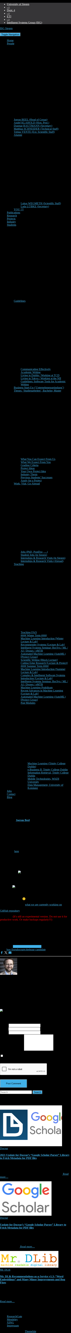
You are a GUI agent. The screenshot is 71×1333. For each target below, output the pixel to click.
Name (4, 1025)
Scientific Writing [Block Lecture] (39, 659)
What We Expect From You (36, 462)
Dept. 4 (11, 10)
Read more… (27, 1246)
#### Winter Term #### (34, 635)
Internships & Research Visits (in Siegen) (43, 558)
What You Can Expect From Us (38, 459)
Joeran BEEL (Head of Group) (30, 119)
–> (8, 7)
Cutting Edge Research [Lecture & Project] (44, 663)
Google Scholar (9, 1308)
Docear (22, 946)
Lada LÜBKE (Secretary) (35, 206)
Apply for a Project (31, 480)
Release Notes (33, 946)
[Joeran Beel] (8, 973)
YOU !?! (19, 209)
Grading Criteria (29, 465)
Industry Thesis (29, 474)
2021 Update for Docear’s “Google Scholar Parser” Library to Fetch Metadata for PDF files (34, 1157)
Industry (11, 221)
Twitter (9, 1314)
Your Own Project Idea (33, 471)
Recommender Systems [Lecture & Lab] (43, 644)
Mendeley (12, 1319)
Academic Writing (30, 372)
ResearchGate (14, 1316)
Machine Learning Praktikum (37, 687)
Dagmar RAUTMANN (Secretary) (33, 125)
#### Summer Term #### (35, 666)
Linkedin (9, 1311)
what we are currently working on (43, 904)
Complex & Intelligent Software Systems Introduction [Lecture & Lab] (43, 677)
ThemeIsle (30, 1331)
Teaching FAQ (29, 632)
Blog (9, 797)
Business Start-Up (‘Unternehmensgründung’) (39, 387)
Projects (11, 218)
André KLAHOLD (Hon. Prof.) (31, 122)
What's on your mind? (12, 1049)
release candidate (36, 949)
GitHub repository (10, 910)
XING (10, 1322)
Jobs (9, 791)
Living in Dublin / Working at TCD (40, 375)
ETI (9, 16)
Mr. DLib (5, 1269)
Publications (13, 212)
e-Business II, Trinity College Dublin (48, 769)
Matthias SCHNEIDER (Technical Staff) (36, 128)
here (16, 851)
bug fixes (12, 949)
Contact (11, 794)
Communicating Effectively (36, 369)
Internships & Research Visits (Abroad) (42, 561)
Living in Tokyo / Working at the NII (41, 378)
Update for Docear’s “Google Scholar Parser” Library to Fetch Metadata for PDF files (33, 1226)
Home (10, 40)
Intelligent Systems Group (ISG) (24, 22)
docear (20, 949)
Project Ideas (28, 468)
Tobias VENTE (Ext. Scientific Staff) (34, 131)
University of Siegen (18, 4)
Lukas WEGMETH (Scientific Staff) (41, 203)
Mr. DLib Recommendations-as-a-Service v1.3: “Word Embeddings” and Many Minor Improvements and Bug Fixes (32, 1279)
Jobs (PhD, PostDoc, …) (34, 551)
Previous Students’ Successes (36, 477)
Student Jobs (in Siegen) (34, 554)
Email (4, 1028)
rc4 (25, 949)
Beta (15, 946)
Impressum (13, 1325)
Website (4, 1032)
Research (12, 215)
